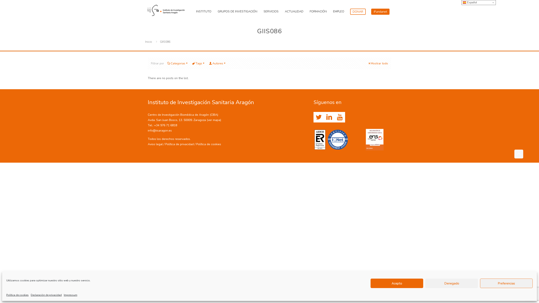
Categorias (178, 63)
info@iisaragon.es (160, 131)
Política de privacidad (179, 144)
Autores (217, 63)
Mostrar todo (379, 63)
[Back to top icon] (518, 154)
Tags (199, 63)
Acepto (397, 283)
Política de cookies (17, 295)
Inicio (148, 42)
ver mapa (214, 120)
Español (471, 2)
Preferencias (506, 283)
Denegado (451, 283)
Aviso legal (155, 144)
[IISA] (166, 9)
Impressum (70, 295)
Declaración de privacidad (46, 295)
